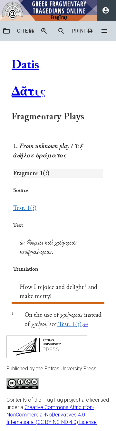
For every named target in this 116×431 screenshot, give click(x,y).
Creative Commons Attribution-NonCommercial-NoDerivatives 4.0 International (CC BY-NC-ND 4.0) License (51, 414)
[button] (6, 31)
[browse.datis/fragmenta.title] (6, 31)
